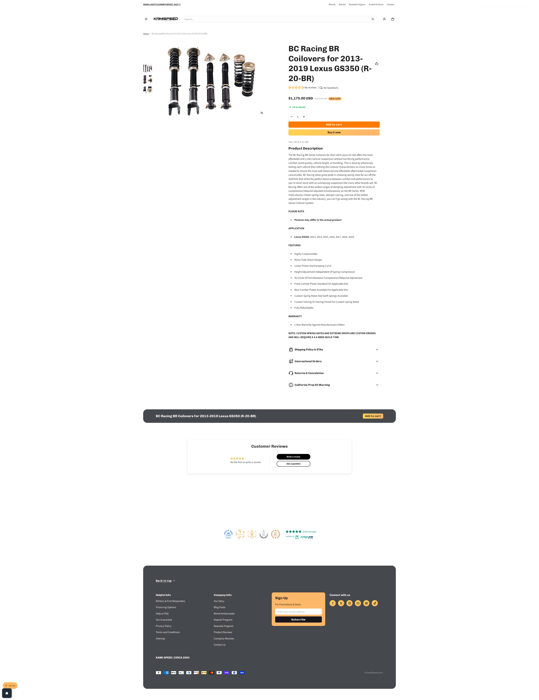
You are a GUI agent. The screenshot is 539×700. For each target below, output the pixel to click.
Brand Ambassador (224, 613)
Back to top (164, 580)
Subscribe (298, 619)
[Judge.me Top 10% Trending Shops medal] (275, 534)
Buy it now (334, 132)
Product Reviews (223, 632)
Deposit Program (223, 619)
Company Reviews (224, 638)
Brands (342, 4)
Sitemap (160, 638)
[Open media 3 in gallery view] (147, 90)
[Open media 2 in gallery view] (147, 79)
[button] (393, 19)
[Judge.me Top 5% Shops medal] (263, 534)
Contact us (220, 644)
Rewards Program (357, 4)
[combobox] (279, 19)
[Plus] (304, 117)
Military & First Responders (170, 601)
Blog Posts (219, 607)
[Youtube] (358, 603)
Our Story (219, 601)
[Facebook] (333, 603)
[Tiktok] (375, 603)
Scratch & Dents (376, 4)
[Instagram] (349, 603)
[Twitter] (341, 603)
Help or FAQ (162, 613)
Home (146, 33)
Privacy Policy (164, 626)
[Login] (384, 19)
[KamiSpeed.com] (166, 19)
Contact (390, 4)
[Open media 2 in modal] (211, 81)
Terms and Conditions (168, 632)
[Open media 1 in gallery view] (147, 68)
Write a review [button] (293, 456)
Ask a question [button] (293, 463)
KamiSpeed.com (374, 672)
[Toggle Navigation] (146, 19)
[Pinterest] (366, 603)
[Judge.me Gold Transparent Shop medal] (240, 534)
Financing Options (166, 607)
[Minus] (291, 117)
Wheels (332, 4)
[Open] (7, 693)
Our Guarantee (164, 619)
